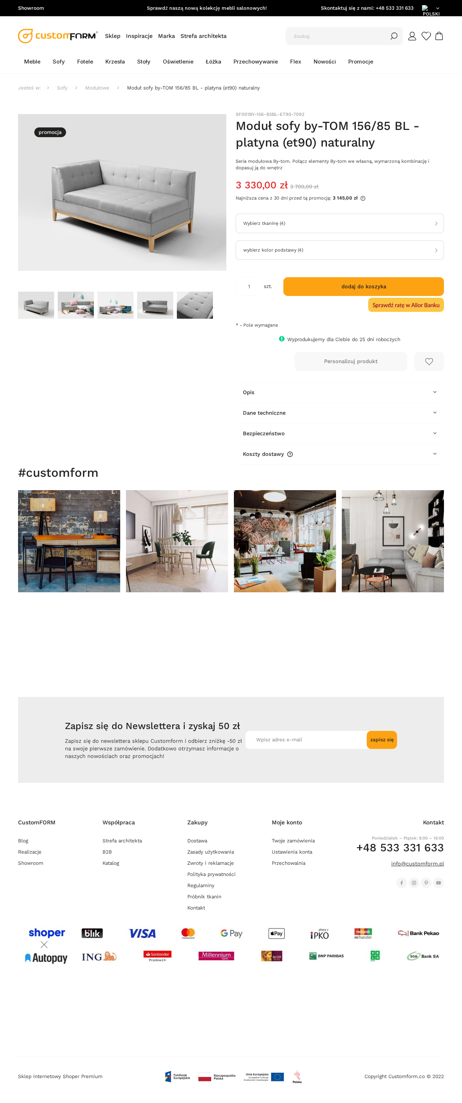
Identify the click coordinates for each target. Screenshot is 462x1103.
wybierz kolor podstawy (273, 250)
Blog (23, 841)
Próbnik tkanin (204, 897)
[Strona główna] (58, 36)
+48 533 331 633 (395, 8)
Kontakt (196, 908)
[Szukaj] (394, 36)
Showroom (31, 8)
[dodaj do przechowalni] (429, 361)
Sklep (113, 35)
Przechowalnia (288, 863)
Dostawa (197, 841)
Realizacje (30, 852)
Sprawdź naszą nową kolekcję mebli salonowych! (207, 8)
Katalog (111, 863)
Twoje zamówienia (293, 841)
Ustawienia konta (292, 852)
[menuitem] (32, 62)
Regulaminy (200, 885)
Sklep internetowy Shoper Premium (60, 1076)
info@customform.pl (417, 863)
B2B (107, 852)
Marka (166, 35)
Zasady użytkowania (210, 852)
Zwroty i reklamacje (210, 863)
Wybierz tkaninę (264, 223)
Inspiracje (139, 35)
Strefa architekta (203, 35)
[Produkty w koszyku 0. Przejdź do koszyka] (440, 36)
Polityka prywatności (211, 874)
